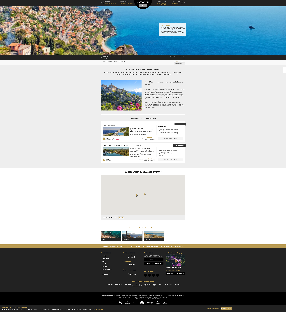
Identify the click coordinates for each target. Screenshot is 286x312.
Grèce (155, 286)
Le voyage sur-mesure (133, 246)
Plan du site (179, 246)
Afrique (104, 256)
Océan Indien (106, 272)
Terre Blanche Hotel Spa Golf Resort (122, 145)
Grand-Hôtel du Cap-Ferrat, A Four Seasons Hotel (120, 124)
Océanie (105, 274)
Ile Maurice (118, 284)
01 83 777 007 (179, 61)
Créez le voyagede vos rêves (132, 256)
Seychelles (128, 284)
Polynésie (138, 284)
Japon (160, 284)
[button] (136, 195)
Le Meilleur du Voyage (174, 253)
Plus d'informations (98, 309)
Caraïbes (105, 264)
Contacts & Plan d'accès (150, 246)
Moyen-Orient (106, 269)
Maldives (110, 284)
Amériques (106, 258)
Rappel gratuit (178, 63)
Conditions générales (166, 246)
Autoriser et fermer (226, 308)
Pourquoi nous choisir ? (117, 246)
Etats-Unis (168, 284)
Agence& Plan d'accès (132, 273)
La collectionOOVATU (131, 265)
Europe (110, 61)
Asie (103, 261)
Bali (154, 284)
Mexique (147, 286)
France (115, 61)
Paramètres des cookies (213, 308)
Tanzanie (177, 284)
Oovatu (105, 61)
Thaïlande (147, 284)
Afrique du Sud (137, 286)
